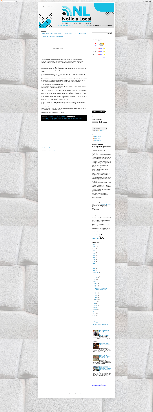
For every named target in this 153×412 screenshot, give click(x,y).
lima (71, 118)
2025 (94, 246)
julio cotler (63, 118)
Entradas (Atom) (51, 150)
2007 (94, 315)
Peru (74, 118)
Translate (102, 130)
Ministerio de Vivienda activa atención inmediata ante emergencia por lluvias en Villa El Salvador (105, 345)
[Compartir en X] (71, 116)
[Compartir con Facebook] (72, 116)
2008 (94, 313)
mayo (95, 301)
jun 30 (96, 283)
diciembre (96, 272)
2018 (94, 257)
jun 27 (96, 285)
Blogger (84, 393)
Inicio (65, 147)
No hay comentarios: (61, 116)
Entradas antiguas (82, 147)
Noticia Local (97, 138)
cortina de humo (57, 118)
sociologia (48, 119)
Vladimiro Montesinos (55, 119)
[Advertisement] (64, 134)
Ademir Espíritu (97, 136)
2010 (94, 270)
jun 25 (96, 286)
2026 (94, 244)
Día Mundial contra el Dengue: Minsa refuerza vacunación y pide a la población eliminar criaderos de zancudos (104, 333)
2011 (94, 268)
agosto (95, 277)
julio (95, 279)
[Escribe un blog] (69, 116)
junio (95, 281)
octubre (96, 274)
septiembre (96, 276)
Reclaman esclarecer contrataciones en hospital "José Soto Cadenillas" (105, 356)
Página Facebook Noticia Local (99, 321)
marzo (95, 305)
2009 (94, 311)
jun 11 (96, 293)
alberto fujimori (49, 118)
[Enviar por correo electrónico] (68, 116)
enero (95, 309)
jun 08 (96, 295)
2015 (94, 261)
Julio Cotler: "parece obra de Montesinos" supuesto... (101, 289)
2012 (94, 267)
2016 (94, 259)
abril (95, 303)
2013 (94, 265)
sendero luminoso (78, 118)
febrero (96, 307)
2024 (94, 248)
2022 (94, 252)
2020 (94, 255)
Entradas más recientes (47, 147)
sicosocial (44, 119)
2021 (94, 253)
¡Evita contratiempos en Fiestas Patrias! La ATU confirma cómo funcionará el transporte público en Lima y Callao (105, 368)
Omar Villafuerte (97, 140)
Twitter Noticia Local (97, 322)
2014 (94, 263)
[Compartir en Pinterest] (74, 116)
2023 (94, 250)
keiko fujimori (67, 118)
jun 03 (96, 297)
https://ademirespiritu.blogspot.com (100, 324)
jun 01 (96, 299)
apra (53, 118)
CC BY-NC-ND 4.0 (96, 238)
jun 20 (96, 292)
